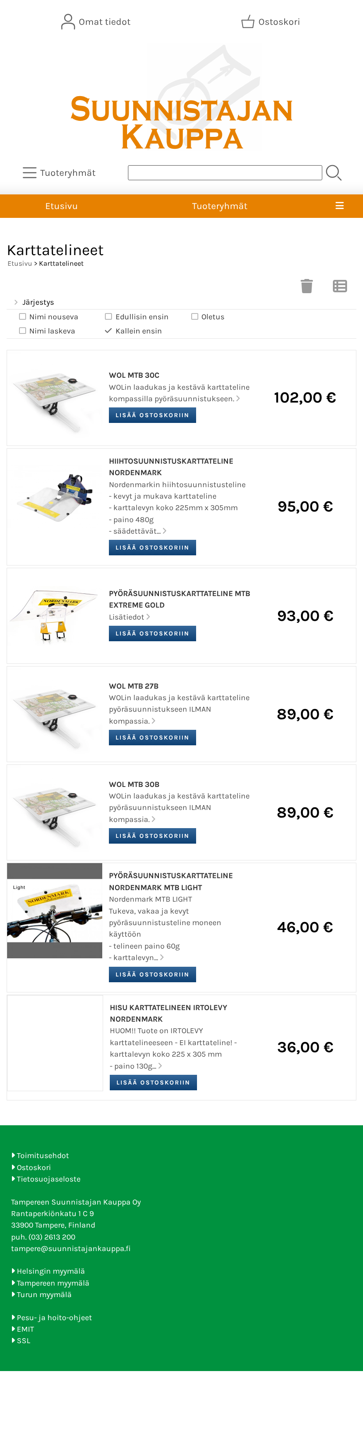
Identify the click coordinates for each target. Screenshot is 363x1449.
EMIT (25, 1329)
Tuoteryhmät (219, 206)
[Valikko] (340, 206)
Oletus (212, 316)
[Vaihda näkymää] (340, 288)
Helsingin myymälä (51, 1271)
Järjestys (38, 302)
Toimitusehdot (43, 1155)
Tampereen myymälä (53, 1283)
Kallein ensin (139, 330)
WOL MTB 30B (134, 784)
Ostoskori (34, 1167)
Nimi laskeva (52, 330)
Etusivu (61, 206)
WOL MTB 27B (133, 686)
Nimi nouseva (53, 316)
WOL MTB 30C (134, 375)
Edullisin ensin (142, 316)
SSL (23, 1340)
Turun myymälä (44, 1294)
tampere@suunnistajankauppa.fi (71, 1248)
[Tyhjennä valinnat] (307, 288)
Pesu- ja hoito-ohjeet (54, 1317)
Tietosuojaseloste (49, 1178)
